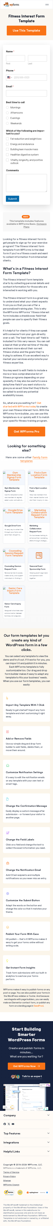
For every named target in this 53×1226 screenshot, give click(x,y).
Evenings (15, 118)
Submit (12, 198)
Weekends (16, 123)
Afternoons (16, 112)
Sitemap (7, 1180)
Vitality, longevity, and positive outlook (26, 161)
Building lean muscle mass (24, 149)
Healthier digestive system (24, 154)
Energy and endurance (22, 144)
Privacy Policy (9, 1176)
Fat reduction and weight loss (26, 138)
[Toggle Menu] (47, 4)
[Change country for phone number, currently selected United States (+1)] (9, 77)
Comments (12, 170)
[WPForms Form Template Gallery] (11, 4)
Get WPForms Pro (26, 431)
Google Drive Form (13, 525)
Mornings (15, 107)
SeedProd (38, 1006)
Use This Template (26, 30)
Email (10, 86)
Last (30, 63)
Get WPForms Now (24, 1066)
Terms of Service (11, 1172)
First (8, 63)
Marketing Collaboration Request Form (36, 528)
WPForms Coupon (11, 1184)
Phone (10, 70)
